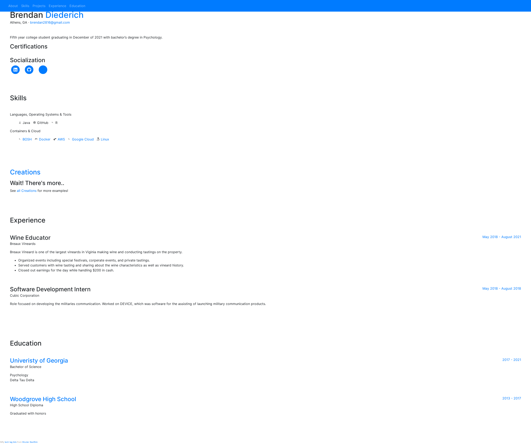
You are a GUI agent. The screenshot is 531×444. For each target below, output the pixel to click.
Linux (105, 139)
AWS (61, 139)
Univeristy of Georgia (39, 360)
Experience (57, 6)
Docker (44, 139)
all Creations (27, 191)
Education (77, 6)
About (13, 6)
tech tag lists (11, 442)
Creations (25, 172)
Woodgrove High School (43, 399)
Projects (39, 6)
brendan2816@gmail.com (50, 22)
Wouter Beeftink (30, 442)
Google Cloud (83, 139)
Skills (25, 6)
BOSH (27, 139)
